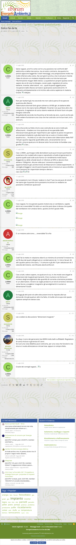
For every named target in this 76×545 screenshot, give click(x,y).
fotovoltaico (25, 494)
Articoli (12, 18)
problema (31, 505)
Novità (20, 18)
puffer (13, 507)
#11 (73, 313)
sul (19, 510)
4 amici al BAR (9, 469)
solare (4, 510)
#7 (73, 230)
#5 (73, 176)
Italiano (7, 524)
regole (23, 513)
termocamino (14, 512)
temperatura (26, 510)
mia (9, 502)
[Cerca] (73, 18)
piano (10, 504)
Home (70, 524)
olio (17, 502)
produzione (6, 508)
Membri (38, 18)
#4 (73, 149)
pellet (4, 504)
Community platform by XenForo (38, 533)
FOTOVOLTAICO (9, 432)
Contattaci (40, 524)
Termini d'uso (49, 524)
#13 (73, 363)
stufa (14, 510)
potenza (24, 505)
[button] (24, 18)
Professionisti (50, 18)
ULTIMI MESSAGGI (9, 420)
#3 (73, 124)
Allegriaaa (8, 460)
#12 (73, 335)
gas (33, 495)
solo (9, 510)
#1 (73, 65)
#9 (73, 271)
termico (4, 513)
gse (8, 499)
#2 (73, 97)
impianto (16, 498)
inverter (27, 499)
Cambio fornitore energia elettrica (16, 449)
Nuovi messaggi (5, 21)
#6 (73, 200)
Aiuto (65, 524)
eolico (23, 31)
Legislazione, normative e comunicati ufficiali (18, 446)
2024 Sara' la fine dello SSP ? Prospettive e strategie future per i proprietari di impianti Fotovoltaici (19, 474)
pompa (17, 504)
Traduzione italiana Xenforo (38, 536)
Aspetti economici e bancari (13, 458)
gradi (4, 499)
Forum (4, 18)
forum (15, 495)
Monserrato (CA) (9, 359)
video (27, 513)
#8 (73, 254)
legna (4, 502)
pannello (31, 502)
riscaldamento (24, 507)
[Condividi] (70, 65)
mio (13, 502)
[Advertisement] (38, 47)
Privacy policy (58, 524)
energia (5, 495)
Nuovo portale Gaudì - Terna (14, 424)
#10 (73, 291)
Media (29, 18)
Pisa (13, 196)
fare (11, 495)
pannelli (23, 502)
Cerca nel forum (16, 21)
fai (27, 31)
